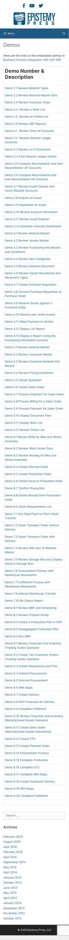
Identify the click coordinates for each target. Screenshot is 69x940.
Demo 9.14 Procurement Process (27, 753)
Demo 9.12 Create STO (20, 739)
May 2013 (10, 892)
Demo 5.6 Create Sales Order (24, 387)
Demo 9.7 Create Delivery (22, 694)
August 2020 (12, 841)
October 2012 (12, 918)
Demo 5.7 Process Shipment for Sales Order (34, 394)
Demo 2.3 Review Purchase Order (27, 102)
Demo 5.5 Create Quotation (23, 380)
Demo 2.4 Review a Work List (25, 109)
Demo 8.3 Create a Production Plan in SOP (33, 622)
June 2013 (10, 887)
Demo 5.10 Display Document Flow (28, 415)
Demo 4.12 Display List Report (25, 328)
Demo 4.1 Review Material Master (27, 233)
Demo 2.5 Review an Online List (26, 116)
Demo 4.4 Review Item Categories (27, 259)
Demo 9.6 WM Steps (19, 687)
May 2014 (10, 867)
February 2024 (13, 836)
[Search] (64, 33)
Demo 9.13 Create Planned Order (27, 746)
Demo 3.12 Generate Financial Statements (33, 226)
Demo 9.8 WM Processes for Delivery (30, 701)
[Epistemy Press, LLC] (34, 18)
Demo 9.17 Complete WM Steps (26, 774)
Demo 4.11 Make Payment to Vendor (29, 321)
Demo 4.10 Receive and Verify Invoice (30, 314)
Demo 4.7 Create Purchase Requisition (30, 284)
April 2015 (10, 857)
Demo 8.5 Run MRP (18, 636)
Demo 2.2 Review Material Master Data (31, 95)
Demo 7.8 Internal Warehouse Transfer (30, 593)
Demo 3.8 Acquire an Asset (23, 197)
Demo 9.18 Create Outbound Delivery (30, 781)
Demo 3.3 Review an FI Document (27, 149)
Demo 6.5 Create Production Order (28, 474)
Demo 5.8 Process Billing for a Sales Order (33, 401)
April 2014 (10, 872)
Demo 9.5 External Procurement (26, 680)
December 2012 (14, 908)
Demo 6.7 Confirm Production (24, 488)
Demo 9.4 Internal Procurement (26, 673)
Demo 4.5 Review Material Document (29, 266)
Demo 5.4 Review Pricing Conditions (29, 373)
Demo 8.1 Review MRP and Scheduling (30, 608)
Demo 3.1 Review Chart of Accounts (30, 130)
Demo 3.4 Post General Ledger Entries (31, 156)
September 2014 (14, 862)
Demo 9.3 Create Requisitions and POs (31, 666)
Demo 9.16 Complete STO (22, 767)
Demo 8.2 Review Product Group (27, 615)
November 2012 (14, 913)
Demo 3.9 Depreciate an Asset (25, 205)
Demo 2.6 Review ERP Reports (25, 123)
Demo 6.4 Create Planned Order (26, 466)
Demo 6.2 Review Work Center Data (29, 448)
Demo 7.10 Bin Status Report (24, 600)
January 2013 (12, 903)
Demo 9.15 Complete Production (26, 760)
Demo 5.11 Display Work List (23, 422)
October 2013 (12, 882)
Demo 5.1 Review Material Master (27, 347)
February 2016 (13, 852)
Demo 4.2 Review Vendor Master (27, 240)
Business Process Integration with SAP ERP (32, 59)
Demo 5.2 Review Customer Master (28, 354)
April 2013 (10, 898)
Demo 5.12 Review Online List (24, 429)
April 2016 (10, 847)
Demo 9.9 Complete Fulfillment (25, 709)
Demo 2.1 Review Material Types (26, 88)
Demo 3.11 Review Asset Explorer (27, 219)
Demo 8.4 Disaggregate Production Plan (32, 629)
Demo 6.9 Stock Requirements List (28, 506)
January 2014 (12, 877)
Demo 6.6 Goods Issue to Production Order (34, 481)
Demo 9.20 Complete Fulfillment (26, 795)
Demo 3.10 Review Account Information (31, 212)
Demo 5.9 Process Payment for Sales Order (34, 408)
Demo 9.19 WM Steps (19, 788)
